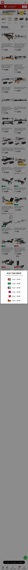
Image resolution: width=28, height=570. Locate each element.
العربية (18, 279)
